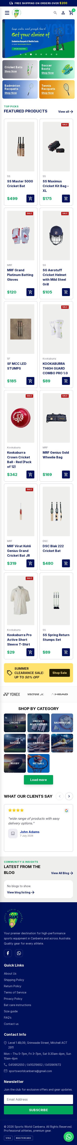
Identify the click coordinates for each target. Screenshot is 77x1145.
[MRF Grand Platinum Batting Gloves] (20, 235)
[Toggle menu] (7, 13)
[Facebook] (8, 953)
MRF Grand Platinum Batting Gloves (20, 274)
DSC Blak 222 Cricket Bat (53, 548)
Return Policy (12, 986)
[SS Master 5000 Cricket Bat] (20, 146)
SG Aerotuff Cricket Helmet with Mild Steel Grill (54, 277)
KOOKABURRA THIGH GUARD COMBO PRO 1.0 (55, 368)
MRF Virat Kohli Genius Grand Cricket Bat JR (19, 550)
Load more (38, 780)
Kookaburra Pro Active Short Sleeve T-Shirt (19, 639)
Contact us (11, 1023)
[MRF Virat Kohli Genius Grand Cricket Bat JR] (20, 511)
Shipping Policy (14, 979)
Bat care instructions (17, 1005)
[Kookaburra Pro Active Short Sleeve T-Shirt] (20, 600)
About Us (10, 973)
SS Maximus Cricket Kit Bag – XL (56, 186)
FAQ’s (7, 1017)
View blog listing (18, 892)
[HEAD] (52, 694)
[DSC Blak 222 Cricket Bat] (56, 511)
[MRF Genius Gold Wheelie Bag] (56, 418)
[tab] (20, 54)
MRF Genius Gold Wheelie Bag (56, 455)
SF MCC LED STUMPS (16, 366)
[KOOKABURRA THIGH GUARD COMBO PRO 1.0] (56, 329)
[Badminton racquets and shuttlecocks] (38, 38)
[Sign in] (63, 13)
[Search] (55, 13)
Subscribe (38, 1110)
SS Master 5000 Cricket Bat (20, 183)
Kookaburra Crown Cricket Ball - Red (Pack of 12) (19, 460)
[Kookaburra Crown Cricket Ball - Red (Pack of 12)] (20, 418)
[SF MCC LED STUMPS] (20, 329)
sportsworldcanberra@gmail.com (30, 1071)
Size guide (11, 1011)
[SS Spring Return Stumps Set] (56, 600)
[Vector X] (28, 694)
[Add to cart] (30, 198)
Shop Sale (60, 672)
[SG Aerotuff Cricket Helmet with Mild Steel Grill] (56, 235)
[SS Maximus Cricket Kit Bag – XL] (56, 146)
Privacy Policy (13, 998)
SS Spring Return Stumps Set (56, 637)
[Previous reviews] (60, 796)
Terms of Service (15, 992)
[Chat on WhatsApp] (19, 953)
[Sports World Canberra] (16, 12)
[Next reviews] (69, 796)
